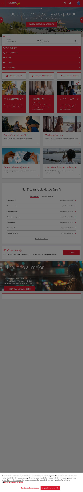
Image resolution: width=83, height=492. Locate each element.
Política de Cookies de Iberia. (13, 482)
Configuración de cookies (30, 488)
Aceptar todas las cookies (50, 488)
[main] (41, 482)
